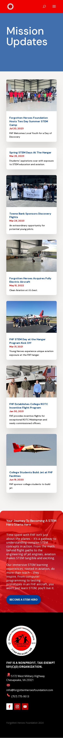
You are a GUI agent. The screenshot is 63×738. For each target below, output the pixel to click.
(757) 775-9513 (20, 696)
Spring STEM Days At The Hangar (30, 152)
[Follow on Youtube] (25, 706)
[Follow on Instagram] (17, 706)
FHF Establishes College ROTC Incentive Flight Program (28, 405)
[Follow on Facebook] (9, 706)
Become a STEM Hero (24, 599)
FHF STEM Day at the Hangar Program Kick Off (27, 341)
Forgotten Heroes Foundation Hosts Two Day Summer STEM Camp (28, 121)
